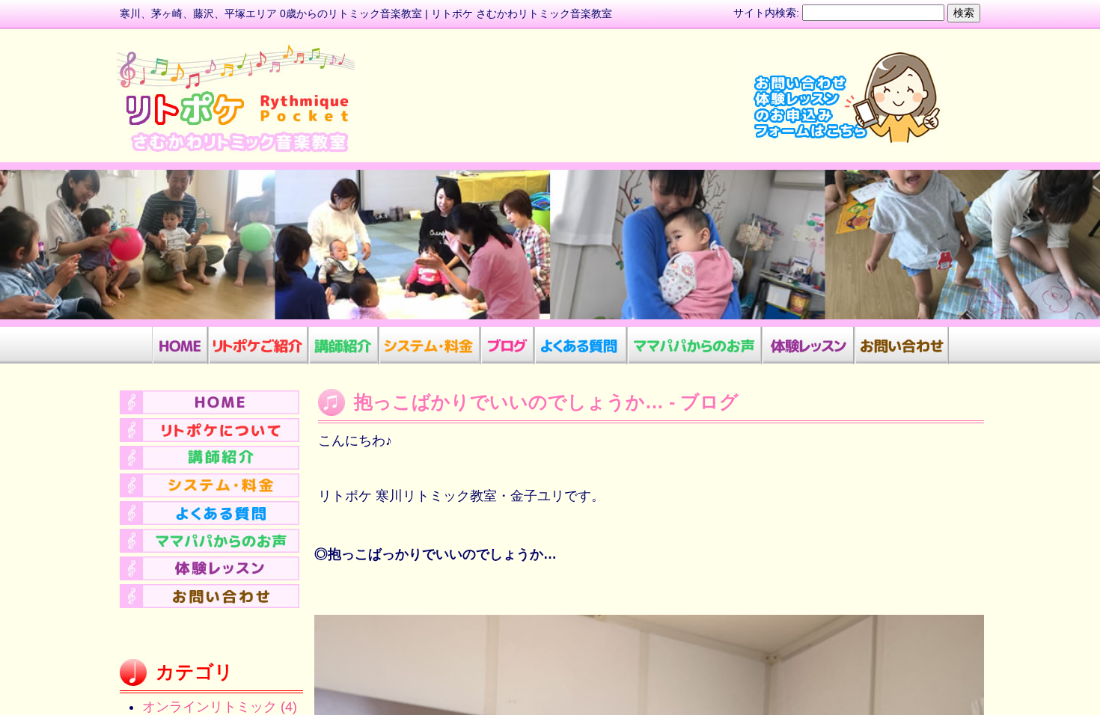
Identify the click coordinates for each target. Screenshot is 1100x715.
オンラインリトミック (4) (219, 706)
